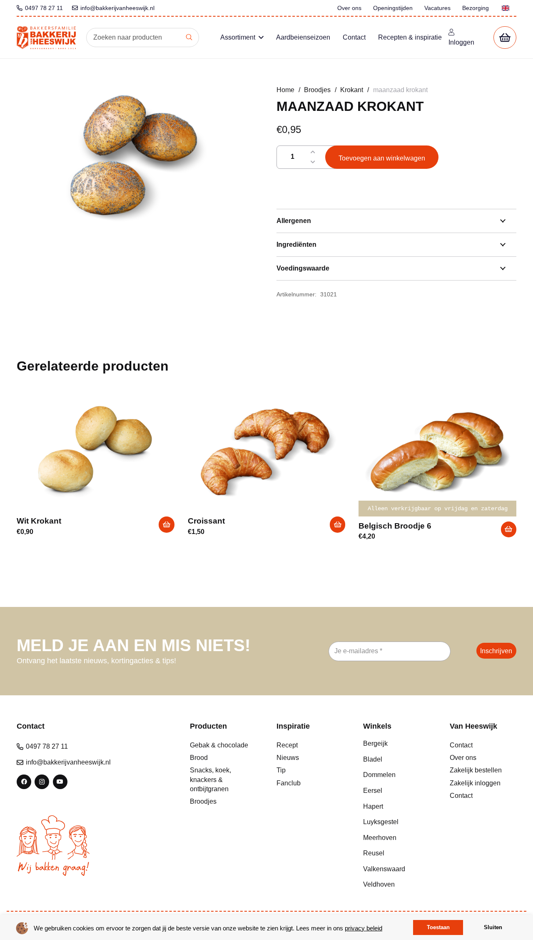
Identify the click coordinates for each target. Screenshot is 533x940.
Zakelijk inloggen (475, 783)
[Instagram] (42, 782)
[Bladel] (396, 759)
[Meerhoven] (396, 838)
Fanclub (288, 783)
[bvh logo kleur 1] (46, 37)
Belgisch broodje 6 (395, 525)
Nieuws (287, 757)
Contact (461, 745)
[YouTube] (60, 782)
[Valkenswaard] (396, 869)
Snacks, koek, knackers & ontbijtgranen (210, 779)
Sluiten (493, 927)
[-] (313, 162)
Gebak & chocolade (219, 745)
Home (285, 89)
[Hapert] (396, 806)
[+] (313, 152)
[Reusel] (396, 853)
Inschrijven (496, 650)
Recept (287, 745)
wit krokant (39, 520)
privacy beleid (363, 928)
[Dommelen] (396, 775)
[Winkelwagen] (505, 38)
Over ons (463, 757)
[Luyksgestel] (396, 822)
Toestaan (438, 927)
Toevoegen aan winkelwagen (382, 158)
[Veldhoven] (396, 884)
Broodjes (317, 89)
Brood (199, 757)
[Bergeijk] (396, 743)
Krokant (351, 89)
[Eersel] (396, 791)
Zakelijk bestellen (476, 770)
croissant (206, 520)
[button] (261, 37)
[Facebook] (24, 782)
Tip (281, 770)
